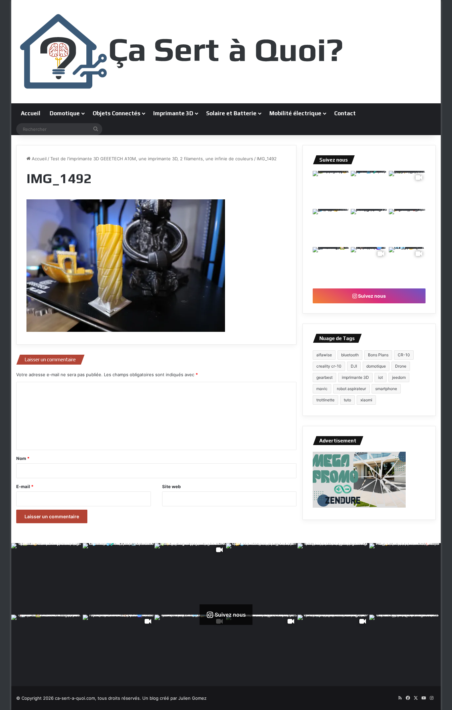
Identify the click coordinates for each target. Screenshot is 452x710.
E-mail (24, 486)
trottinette (325, 399)
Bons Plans (378, 354)
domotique (376, 366)
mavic (322, 388)
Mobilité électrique (295, 113)
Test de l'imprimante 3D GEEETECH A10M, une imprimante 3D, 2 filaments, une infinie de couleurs (151, 158)
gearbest (324, 377)
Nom (22, 458)
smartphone (386, 388)
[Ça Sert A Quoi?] (181, 51)
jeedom (399, 377)
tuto (347, 399)
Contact (345, 113)
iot (380, 377)
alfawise (324, 354)
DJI (354, 366)
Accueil (30, 113)
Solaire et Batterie (231, 113)
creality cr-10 (328, 366)
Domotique (65, 113)
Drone (400, 366)
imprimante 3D (355, 377)
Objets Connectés (116, 113)
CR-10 (404, 354)
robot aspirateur (351, 388)
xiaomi (366, 399)
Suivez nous (371, 296)
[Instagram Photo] (331, 189)
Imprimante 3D (173, 113)
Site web (171, 486)
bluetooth (350, 354)
